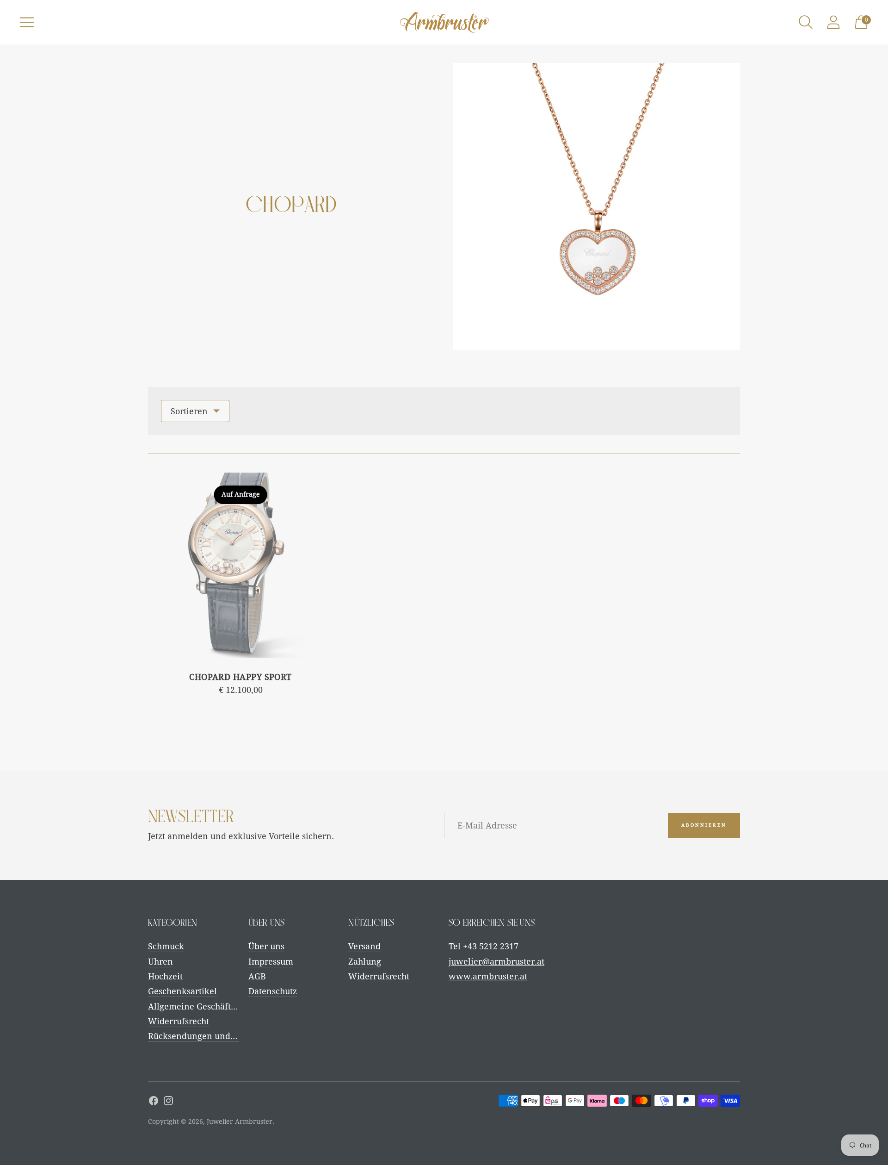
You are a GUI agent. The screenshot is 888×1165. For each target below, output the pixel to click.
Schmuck (166, 946)
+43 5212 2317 (490, 946)
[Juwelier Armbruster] (444, 22)
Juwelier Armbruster (239, 1121)
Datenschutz (272, 991)
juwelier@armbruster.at (496, 961)
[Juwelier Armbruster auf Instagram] (168, 1102)
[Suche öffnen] (806, 22)
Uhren (160, 961)
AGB (257, 976)
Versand (364, 946)
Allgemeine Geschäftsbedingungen (218, 1006)
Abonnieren (704, 825)
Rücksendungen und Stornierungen (219, 1036)
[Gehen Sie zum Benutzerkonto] (833, 22)
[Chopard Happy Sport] (240, 565)
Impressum (270, 961)
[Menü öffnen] (27, 22)
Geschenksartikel (182, 991)
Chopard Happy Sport (240, 677)
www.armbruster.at (488, 976)
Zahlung (364, 961)
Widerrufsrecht (178, 1021)
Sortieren (189, 411)
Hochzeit (165, 976)
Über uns (266, 946)
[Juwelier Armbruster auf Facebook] (153, 1102)
